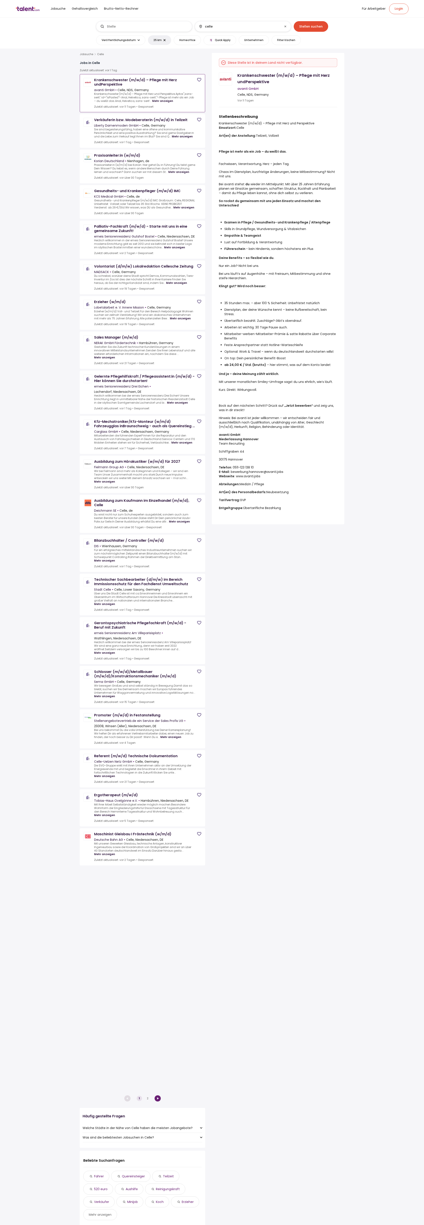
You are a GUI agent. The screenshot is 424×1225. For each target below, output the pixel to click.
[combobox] (147, 26)
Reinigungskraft (168, 1189)
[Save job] (199, 80)
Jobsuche (86, 54)
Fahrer (99, 1176)
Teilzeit (168, 1176)
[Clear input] (285, 26)
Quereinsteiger (133, 1176)
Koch (160, 1202)
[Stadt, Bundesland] (239, 26)
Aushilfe (132, 1189)
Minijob (132, 1202)
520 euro (101, 1189)
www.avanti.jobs (248, 476)
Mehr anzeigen (162, 101)
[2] (158, 1098)
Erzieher (188, 1202)
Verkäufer (101, 1202)
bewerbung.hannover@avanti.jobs (257, 472)
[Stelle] (144, 26)
